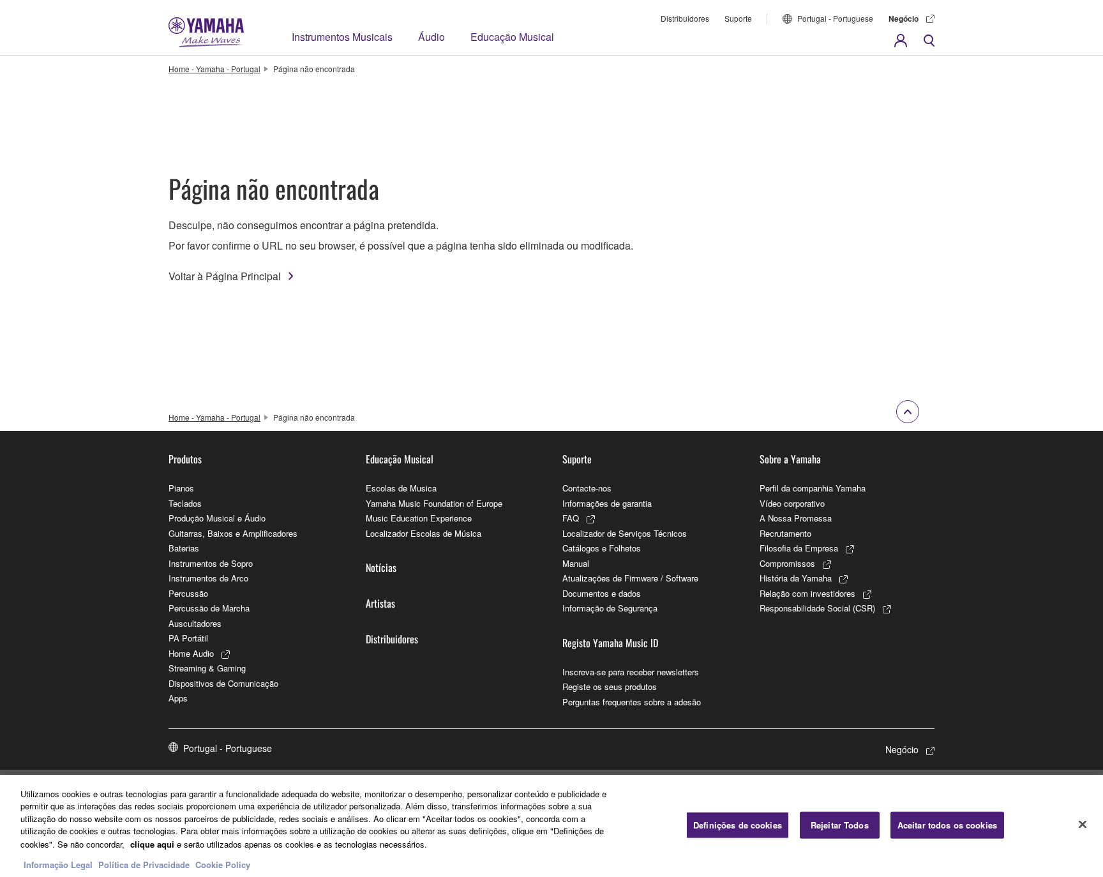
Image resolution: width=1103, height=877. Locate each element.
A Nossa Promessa (796, 518)
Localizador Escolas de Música (423, 533)
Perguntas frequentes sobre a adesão (631, 702)
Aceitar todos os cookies (947, 825)
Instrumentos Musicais (342, 36)
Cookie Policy (222, 864)
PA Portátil (188, 638)
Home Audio (191, 653)
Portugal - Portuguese (835, 18)
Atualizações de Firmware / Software (630, 578)
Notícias (381, 567)
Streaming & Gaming (207, 668)
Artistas (380, 603)
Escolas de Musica (401, 488)
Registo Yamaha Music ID (610, 642)
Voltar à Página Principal (225, 276)
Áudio (431, 36)
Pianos (181, 488)
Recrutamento (785, 533)
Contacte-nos (587, 488)
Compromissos (787, 563)
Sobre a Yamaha (790, 459)
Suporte (738, 18)
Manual (575, 563)
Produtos (185, 459)
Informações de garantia (607, 503)
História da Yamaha (796, 578)
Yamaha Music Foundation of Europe (434, 503)
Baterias (184, 548)
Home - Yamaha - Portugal (214, 68)
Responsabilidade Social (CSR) (817, 608)
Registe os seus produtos (609, 686)
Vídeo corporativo (792, 503)
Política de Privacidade (144, 864)
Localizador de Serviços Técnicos (624, 533)
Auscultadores (195, 623)
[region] (551, 826)
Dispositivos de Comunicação (223, 683)
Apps (178, 698)
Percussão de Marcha (209, 608)
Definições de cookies (737, 825)
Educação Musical (512, 36)
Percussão (188, 593)
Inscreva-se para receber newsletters (630, 672)
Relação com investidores (807, 593)
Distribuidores (685, 18)
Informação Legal (58, 864)
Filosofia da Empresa (799, 548)
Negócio (904, 18)
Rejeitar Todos (840, 825)
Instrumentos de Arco (208, 578)
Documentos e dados (601, 593)
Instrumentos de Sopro (211, 563)
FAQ (570, 518)
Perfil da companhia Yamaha (813, 488)
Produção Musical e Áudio (217, 518)
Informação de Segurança (609, 608)
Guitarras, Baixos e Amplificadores (233, 533)
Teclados (185, 503)
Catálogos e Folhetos (601, 548)
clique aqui (152, 843)
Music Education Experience (419, 518)
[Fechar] (1083, 824)
